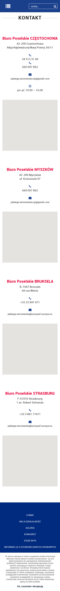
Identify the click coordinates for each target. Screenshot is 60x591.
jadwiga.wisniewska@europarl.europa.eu (30, 313)
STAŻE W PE (30, 540)
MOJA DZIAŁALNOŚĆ (30, 521)
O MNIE (30, 515)
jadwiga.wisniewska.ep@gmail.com (30, 78)
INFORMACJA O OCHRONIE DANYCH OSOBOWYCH (30, 546)
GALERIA (30, 527)
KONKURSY (30, 534)
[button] (30, 123)
